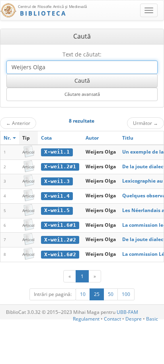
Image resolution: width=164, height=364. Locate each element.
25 (97, 294)
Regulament (86, 318)
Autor (92, 137)
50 (110, 294)
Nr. (8, 137)
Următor (145, 123)
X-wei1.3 (57, 181)
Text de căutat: (82, 54)
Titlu (127, 137)
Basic (152, 318)
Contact (112, 318)
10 (83, 294)
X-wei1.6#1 (60, 225)
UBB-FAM (127, 312)
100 (126, 294)
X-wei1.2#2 (60, 240)
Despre (133, 318)
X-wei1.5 (57, 210)
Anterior (18, 123)
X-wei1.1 (57, 152)
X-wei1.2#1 (60, 166)
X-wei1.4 (57, 196)
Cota (46, 137)
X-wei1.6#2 (60, 254)
